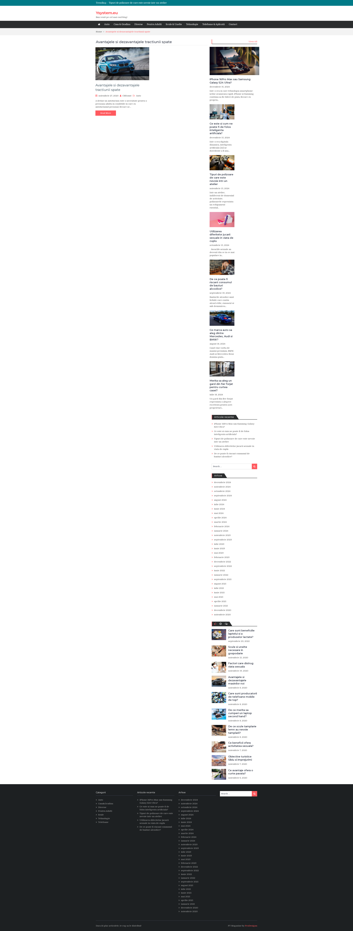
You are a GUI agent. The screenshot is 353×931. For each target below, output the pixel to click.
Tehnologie (192, 24)
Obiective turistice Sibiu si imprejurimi (240, 758)
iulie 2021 (219, 588)
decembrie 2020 (222, 610)
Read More (105, 113)
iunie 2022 (219, 570)
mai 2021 (218, 597)
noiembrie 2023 (222, 535)
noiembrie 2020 (222, 614)
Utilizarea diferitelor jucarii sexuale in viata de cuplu (221, 236)
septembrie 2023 (223, 539)
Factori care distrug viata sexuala (240, 665)
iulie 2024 (219, 504)
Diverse (138, 24)
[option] (151, 2)
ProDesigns (251, 926)
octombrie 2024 (222, 491)
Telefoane (103, 822)
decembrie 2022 (222, 561)
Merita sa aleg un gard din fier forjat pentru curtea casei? (221, 385)
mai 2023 (219, 553)
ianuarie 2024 (221, 531)
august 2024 (220, 500)
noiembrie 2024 (222, 487)
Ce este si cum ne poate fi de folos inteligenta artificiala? (221, 128)
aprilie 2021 (220, 601)
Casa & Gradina (122, 24)
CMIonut (126, 95)
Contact (233, 24)
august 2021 (220, 584)
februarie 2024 (221, 526)
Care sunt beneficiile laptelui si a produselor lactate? (241, 634)
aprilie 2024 (220, 517)
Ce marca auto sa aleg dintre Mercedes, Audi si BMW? (221, 335)
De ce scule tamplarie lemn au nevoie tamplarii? (242, 729)
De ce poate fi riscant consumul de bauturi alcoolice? (221, 284)
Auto (106, 24)
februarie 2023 (221, 557)
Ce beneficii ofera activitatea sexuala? (240, 744)
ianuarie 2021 (221, 606)
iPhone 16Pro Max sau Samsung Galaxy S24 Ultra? (230, 81)
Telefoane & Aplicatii (213, 24)
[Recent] (221, 624)
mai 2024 (219, 513)
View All (253, 41)
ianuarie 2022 (221, 575)
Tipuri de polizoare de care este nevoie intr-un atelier (138, 3)
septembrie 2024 (223, 495)
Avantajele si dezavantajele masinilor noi (237, 680)
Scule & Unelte (174, 24)
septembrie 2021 (223, 579)
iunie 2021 (219, 592)
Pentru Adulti (154, 24)
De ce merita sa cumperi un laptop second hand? (240, 713)
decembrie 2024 (222, 482)
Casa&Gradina (105, 803)
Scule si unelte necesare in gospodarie (237, 650)
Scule (101, 815)
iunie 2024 (219, 509)
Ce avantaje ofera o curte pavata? (240, 772)
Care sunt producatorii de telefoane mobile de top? (242, 697)
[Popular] (215, 624)
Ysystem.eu (107, 12)
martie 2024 (220, 522)
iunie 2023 (219, 548)
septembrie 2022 (223, 566)
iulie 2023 (219, 544)
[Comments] (226, 624)
